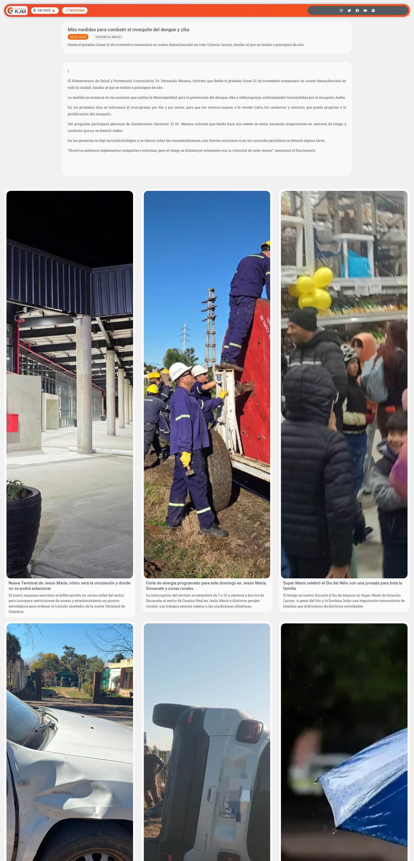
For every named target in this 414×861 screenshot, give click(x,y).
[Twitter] (349, 10)
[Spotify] (373, 10)
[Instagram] (341, 10)
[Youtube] (365, 10)
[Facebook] (357, 10)
